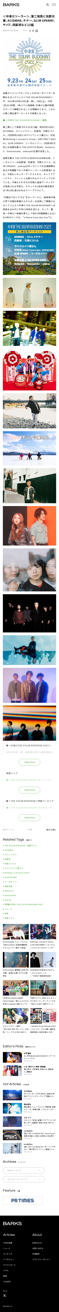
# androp (7, 899)
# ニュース (7, 909)
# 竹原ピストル (9, 863)
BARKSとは (37, 1243)
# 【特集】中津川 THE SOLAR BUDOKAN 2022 (23, 904)
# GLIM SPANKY (10, 877)
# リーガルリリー (10, 881)
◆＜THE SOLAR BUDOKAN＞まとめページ (29, 807)
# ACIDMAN (8, 850)
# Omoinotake (9, 895)
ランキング (7, 1254)
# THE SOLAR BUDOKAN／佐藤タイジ (20, 845)
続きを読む (51, 829)
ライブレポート (9, 1265)
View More (29, 762)
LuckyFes (7, 1281)
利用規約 (36, 1254)
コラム (6, 1270)
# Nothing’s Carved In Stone (16, 872)
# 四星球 (6, 859)
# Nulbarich (8, 890)
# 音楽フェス (8, 918)
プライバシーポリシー (41, 1259)
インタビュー (8, 1259)
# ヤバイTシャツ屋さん (13, 868)
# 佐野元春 (7, 886)
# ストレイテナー (10, 854)
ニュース (6, 1248)
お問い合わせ (37, 1248)
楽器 (5, 1276)
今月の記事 (7, 1243)
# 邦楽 (5, 913)
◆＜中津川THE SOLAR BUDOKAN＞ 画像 (25, 120)
